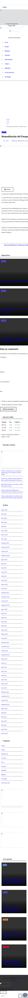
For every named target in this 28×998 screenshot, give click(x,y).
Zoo (24, 140)
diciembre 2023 (5, 642)
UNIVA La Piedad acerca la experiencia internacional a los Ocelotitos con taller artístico (11, 472)
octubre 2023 (4, 650)
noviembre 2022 (5, 696)
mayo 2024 (4, 621)
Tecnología (8, 76)
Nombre (2, 372)
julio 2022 (3, 712)
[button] (25, 995)
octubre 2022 (4, 700)
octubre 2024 (4, 601)
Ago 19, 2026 (6, 343)
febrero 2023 (4, 683)
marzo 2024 (4, 630)
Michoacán (15, 140)
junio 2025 (4, 568)
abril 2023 (3, 675)
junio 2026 (4, 518)
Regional (7, 51)
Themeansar (14, 980)
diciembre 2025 (5, 543)
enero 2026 (4, 539)
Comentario (3, 357)
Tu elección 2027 (9, 72)
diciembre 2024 (5, 592)
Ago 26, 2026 (6, 283)
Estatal (7, 46)
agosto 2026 (4, 510)
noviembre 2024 (5, 597)
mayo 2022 (4, 721)
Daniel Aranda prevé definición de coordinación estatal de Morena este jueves (13, 963)
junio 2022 (4, 717)
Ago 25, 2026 (6, 313)
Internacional (8, 59)
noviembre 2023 (5, 646)
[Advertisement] (14, 98)
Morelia (20, 140)
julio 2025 (3, 563)
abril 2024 (3, 625)
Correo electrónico (5, 381)
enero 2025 (4, 588)
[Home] (1, 27)
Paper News (21, 978)
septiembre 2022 (5, 704)
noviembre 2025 (5, 547)
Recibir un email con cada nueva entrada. (12, 404)
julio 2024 (3, 613)
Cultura (7, 64)
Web (1, 391)
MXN (16, 434)
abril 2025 (3, 576)
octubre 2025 (4, 551)
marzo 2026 (4, 530)
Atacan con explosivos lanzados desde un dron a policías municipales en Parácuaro (12, 909)
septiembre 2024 (5, 605)
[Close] (0, 3)
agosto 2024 (4, 609)
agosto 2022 (4, 708)
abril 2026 (3, 526)
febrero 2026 (4, 534)
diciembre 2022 (5, 692)
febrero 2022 (4, 733)
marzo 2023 (4, 679)
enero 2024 (4, 638)
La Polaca (3, 758)
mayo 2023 (4, 671)
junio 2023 (4, 667)
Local (6, 42)
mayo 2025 (4, 572)
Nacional (7, 55)
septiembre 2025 (5, 555)
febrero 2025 (4, 584)
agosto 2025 (4, 559)
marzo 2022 (4, 729)
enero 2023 (4, 688)
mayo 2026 (4, 522)
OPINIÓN (7, 68)
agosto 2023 (4, 659)
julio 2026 (3, 514)
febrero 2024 (4, 634)
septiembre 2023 (5, 654)
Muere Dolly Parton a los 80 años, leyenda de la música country (13, 936)
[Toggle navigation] (1, 34)
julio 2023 (3, 663)
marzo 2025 (4, 580)
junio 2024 (4, 617)
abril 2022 (3, 725)
